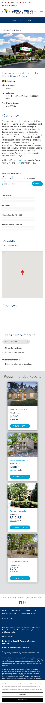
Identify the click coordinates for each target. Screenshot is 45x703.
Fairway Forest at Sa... (18, 511)
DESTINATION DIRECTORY (27, 613)
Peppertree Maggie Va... (19, 460)
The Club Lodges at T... (19, 410)
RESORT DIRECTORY (9, 613)
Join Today (14, 2)
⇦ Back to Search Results (11, 30)
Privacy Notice (10, 632)
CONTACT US (16, 610)
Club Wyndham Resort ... (20, 562)
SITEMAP (27, 610)
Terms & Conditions (24, 630)
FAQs (34, 610)
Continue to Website (22, 699)
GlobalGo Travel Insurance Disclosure (15, 648)
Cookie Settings (22, 694)
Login (4, 2)
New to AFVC (27, 2)
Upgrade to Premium (9, 5)
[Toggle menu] (41, 12)
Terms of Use (37, 630)
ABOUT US (5, 610)
